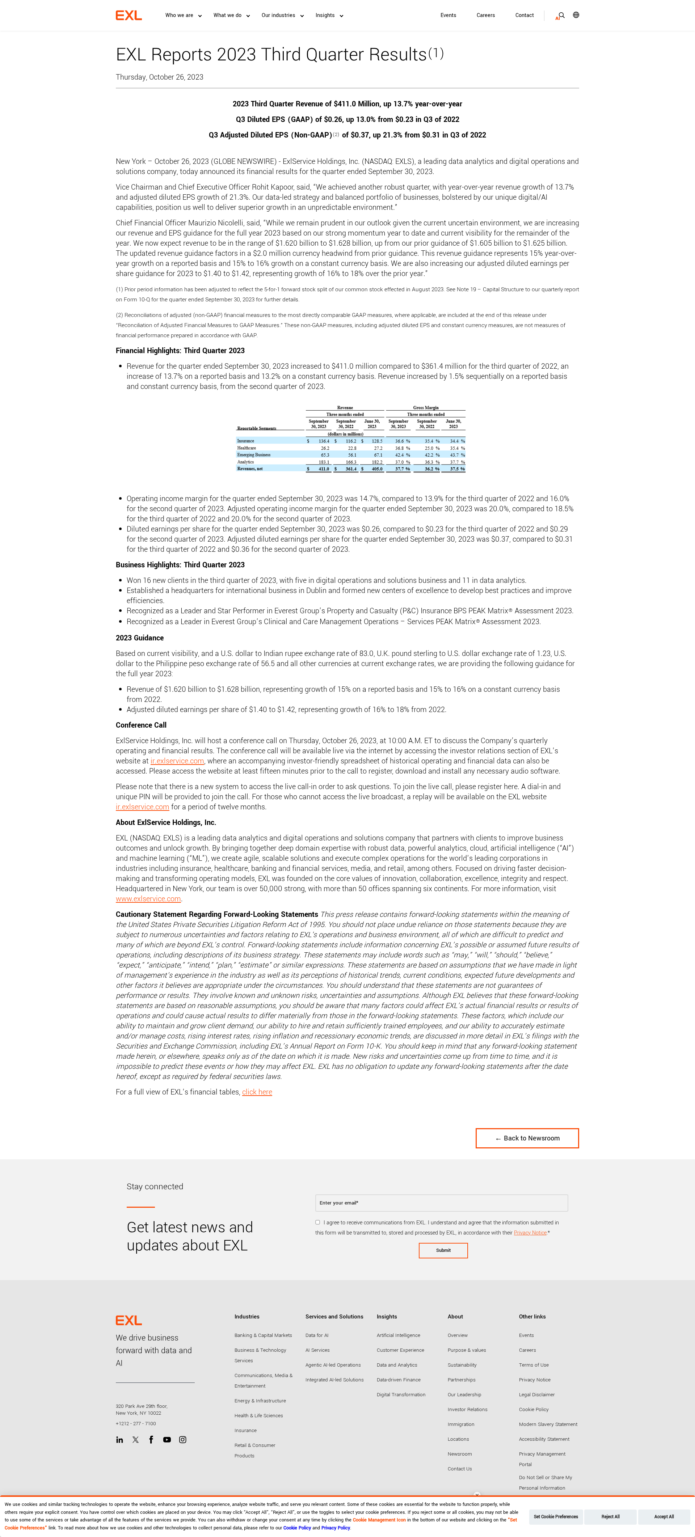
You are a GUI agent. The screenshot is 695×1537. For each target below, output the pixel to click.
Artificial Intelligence (398, 1335)
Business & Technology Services (260, 1355)
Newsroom (460, 1454)
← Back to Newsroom (527, 1138)
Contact (524, 15)
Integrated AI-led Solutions (335, 1379)
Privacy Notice (530, 1233)
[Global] (571, 15)
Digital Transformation (401, 1394)
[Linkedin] (119, 1439)
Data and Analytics (397, 1365)
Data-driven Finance (399, 1379)
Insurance (246, 1430)
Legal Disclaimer (537, 1394)
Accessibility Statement (544, 1439)
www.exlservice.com (148, 899)
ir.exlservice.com (177, 761)
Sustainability (462, 1365)
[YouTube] (167, 1439)
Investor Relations (468, 1409)
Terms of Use (534, 1365)
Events (448, 15)
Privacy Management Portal (542, 1459)
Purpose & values (467, 1350)
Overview (458, 1335)
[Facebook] (151, 1439)
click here (257, 1092)
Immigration (461, 1424)
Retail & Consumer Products (255, 1450)
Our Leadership (464, 1394)
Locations (458, 1439)
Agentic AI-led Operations (333, 1365)
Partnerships (462, 1379)
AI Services (318, 1350)
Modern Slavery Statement (548, 1424)
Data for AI (317, 1335)
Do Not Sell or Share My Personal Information (545, 1482)
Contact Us (460, 1468)
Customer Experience (400, 1350)
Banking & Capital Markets (263, 1335)
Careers (486, 15)
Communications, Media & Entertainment (263, 1380)
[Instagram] (182, 1439)
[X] (135, 1439)
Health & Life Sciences (259, 1415)
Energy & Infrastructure (260, 1400)
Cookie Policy (534, 1409)
